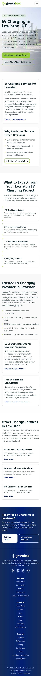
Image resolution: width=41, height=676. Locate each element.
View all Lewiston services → (15, 119)
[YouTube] (28, 571)
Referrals (20, 624)
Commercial (20, 585)
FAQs (20, 613)
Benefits (21, 609)
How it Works (20, 606)
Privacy (13, 673)
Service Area (20, 648)
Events (20, 616)
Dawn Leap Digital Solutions (22, 671)
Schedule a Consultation (17, 161)
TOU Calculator (20, 627)
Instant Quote (20, 659)
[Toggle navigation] (36, 3)
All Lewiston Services (26, 538)
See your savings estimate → (15, 369)
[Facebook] (13, 571)
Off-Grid (20, 589)
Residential (20, 581)
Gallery (20, 644)
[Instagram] (18, 571)
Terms (20, 673)
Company (20, 637)
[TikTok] (23, 571)
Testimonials (20, 641)
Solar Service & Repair (20, 596)
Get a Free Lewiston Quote (15, 55)
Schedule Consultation (20, 655)
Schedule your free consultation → (17, 402)
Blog (20, 620)
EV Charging (20, 592)
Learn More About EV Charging (18, 62)
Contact (20, 651)
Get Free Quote (7, 538)
